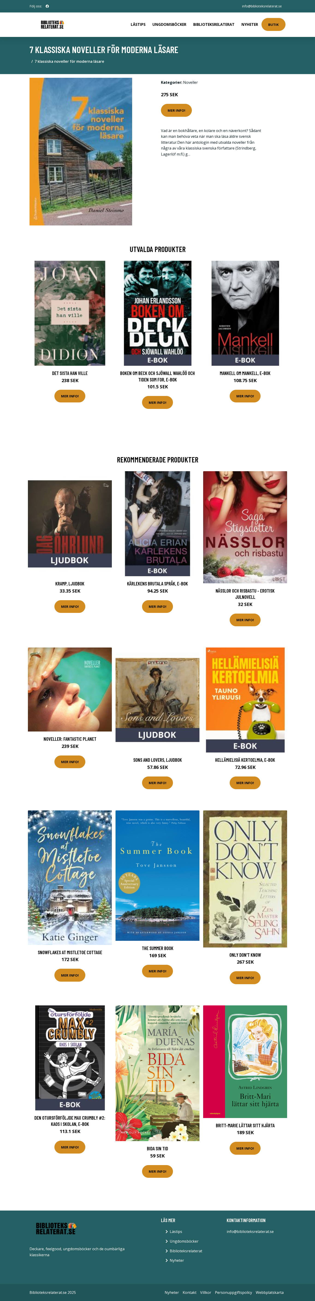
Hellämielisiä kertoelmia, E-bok (245, 760)
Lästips (138, 24)
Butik (273, 24)
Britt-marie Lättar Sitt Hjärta (245, 1125)
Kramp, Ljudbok (69, 583)
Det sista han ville (70, 373)
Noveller (190, 82)
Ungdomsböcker (169, 24)
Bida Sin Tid (157, 1148)
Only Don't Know (245, 955)
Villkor (205, 1292)
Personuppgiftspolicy (233, 1292)
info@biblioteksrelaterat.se (262, 6)
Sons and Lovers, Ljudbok (157, 760)
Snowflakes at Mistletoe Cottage (70, 952)
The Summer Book (157, 948)
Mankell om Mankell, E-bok (245, 373)
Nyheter (249, 24)
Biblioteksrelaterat (214, 24)
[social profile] (47, 6)
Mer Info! (176, 110)
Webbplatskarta (270, 1292)
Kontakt (189, 1292)
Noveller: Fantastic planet (70, 739)
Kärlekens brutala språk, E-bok (157, 583)
